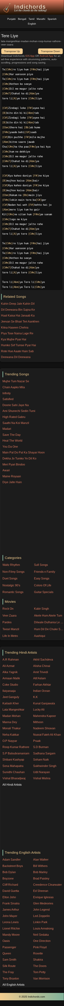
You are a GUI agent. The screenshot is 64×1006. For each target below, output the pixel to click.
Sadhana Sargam (44, 753)
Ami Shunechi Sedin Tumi (18, 410)
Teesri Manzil (10, 629)
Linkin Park (40, 922)
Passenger (9, 947)
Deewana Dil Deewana (15, 357)
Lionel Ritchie (11, 928)
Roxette (38, 953)
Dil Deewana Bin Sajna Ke (18, 309)
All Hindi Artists (12, 784)
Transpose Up (12, 51)
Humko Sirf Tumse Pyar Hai (18, 345)
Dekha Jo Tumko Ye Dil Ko (19, 458)
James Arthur (10, 909)
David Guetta (10, 890)
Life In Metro (10, 635)
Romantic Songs (12, 592)
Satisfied (7, 399)
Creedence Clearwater (47, 884)
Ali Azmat (8, 665)
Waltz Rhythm (11, 564)
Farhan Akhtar (42, 684)
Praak (37, 740)
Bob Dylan (9, 872)
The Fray (8, 972)
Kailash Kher (10, 703)
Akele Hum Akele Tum (48, 615)
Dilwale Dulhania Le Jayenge (49, 622)
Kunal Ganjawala (44, 703)
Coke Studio (10, 684)
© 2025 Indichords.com (32, 996)
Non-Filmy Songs (13, 571)
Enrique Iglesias (43, 897)
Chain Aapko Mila (13, 387)
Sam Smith (9, 959)
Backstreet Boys (12, 865)
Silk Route (9, 965)
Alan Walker (40, 859)
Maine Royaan (11, 476)
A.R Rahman (10, 659)
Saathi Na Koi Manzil (15, 422)
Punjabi (11, 19)
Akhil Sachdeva (43, 659)
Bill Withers (40, 865)
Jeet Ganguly (10, 697)
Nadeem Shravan (44, 728)
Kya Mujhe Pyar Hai (13, 339)
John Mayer (9, 915)
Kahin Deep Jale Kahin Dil (18, 303)
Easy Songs (41, 578)
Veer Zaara (9, 615)
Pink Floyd (40, 947)
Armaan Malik (11, 678)
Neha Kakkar (10, 734)
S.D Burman (41, 747)
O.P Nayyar (9, 740)
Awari (6, 470)
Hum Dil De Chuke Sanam (49, 629)
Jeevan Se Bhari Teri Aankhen (20, 321)
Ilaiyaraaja (9, 690)
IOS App (30, 55)
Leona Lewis (10, 922)
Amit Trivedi (40, 672)
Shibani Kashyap (13, 759)
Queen (6, 953)
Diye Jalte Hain (12, 482)
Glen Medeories (43, 903)
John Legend (41, 909)
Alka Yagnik (10, 672)
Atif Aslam (39, 678)
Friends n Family (44, 571)
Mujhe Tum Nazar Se (15, 381)
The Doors (39, 965)
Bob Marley (40, 872)
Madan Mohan (11, 715)
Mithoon (38, 722)
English (32, 23)
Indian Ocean (41, 690)
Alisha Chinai (41, 665)
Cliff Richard (10, 884)
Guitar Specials (43, 592)
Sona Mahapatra (12, 765)
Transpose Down (50, 51)
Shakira (38, 959)
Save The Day (11, 434)
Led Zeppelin (41, 915)
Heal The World (12, 440)
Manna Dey (9, 722)
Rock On (7, 608)
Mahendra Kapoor (44, 715)
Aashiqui (39, 635)
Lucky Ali (38, 709)
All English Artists (13, 984)
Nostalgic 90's (11, 585)
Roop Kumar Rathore (15, 747)
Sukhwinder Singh (44, 765)
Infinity (6, 393)
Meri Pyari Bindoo (13, 464)
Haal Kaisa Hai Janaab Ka (18, 315)
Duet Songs (9, 578)
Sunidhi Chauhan (13, 772)
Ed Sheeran (40, 890)
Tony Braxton (10, 978)
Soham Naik (41, 759)
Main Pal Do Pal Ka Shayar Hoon (23, 452)
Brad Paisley (41, 878)
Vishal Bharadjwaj (14, 778)
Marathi (41, 19)
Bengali (22, 19)
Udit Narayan (41, 772)
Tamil (31, 19)
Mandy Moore (11, 934)
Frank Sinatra (11, 903)
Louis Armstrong (43, 928)
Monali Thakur (11, 728)
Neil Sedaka (41, 934)
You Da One (10, 446)
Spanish (52, 19)
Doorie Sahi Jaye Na (15, 405)
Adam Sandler (11, 859)
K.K (35, 697)
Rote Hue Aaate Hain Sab (17, 351)
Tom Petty (39, 972)
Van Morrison (41, 978)
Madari (6, 428)
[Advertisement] (32, 520)
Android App (46, 55)
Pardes (7, 622)
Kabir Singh (41, 608)
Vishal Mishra (41, 778)
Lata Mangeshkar (13, 709)
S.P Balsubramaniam (15, 753)
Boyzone (8, 878)
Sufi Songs (41, 564)
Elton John (9, 897)
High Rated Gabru (13, 416)
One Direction (42, 940)
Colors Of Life (42, 585)
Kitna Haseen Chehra (14, 327)
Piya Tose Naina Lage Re (17, 333)
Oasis (6, 940)
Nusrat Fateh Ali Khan (47, 734)
